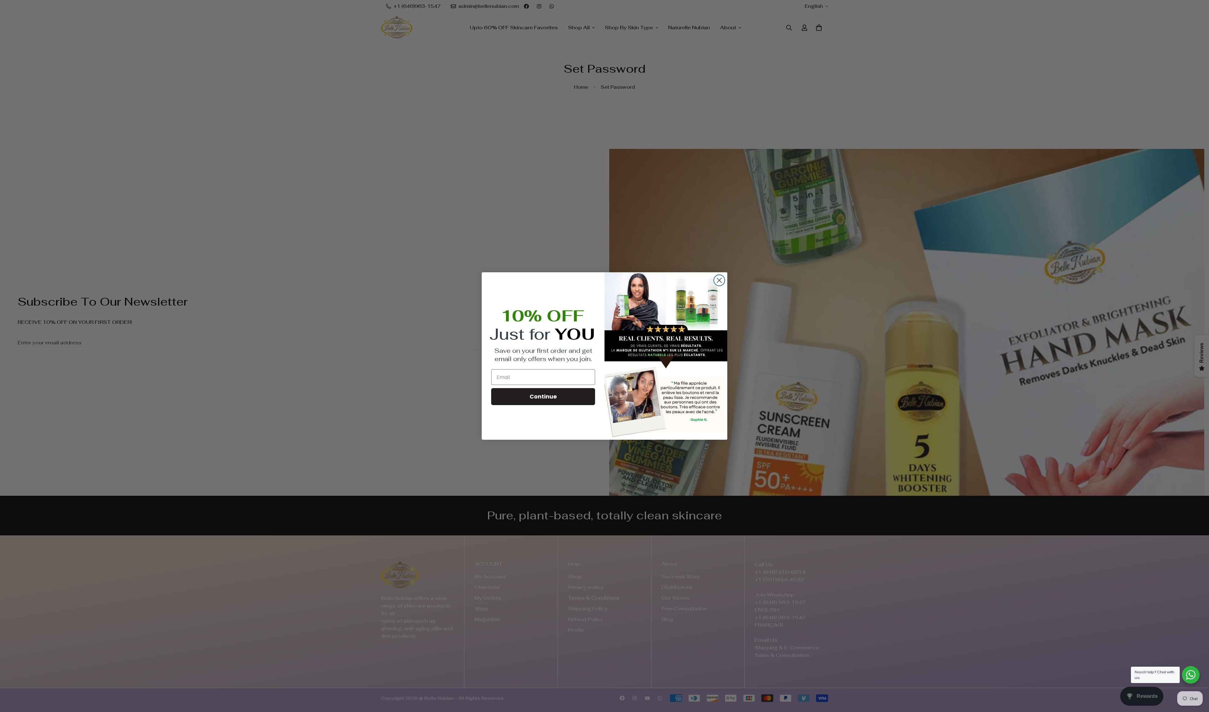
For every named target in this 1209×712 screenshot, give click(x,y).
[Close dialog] (719, 280)
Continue (543, 396)
